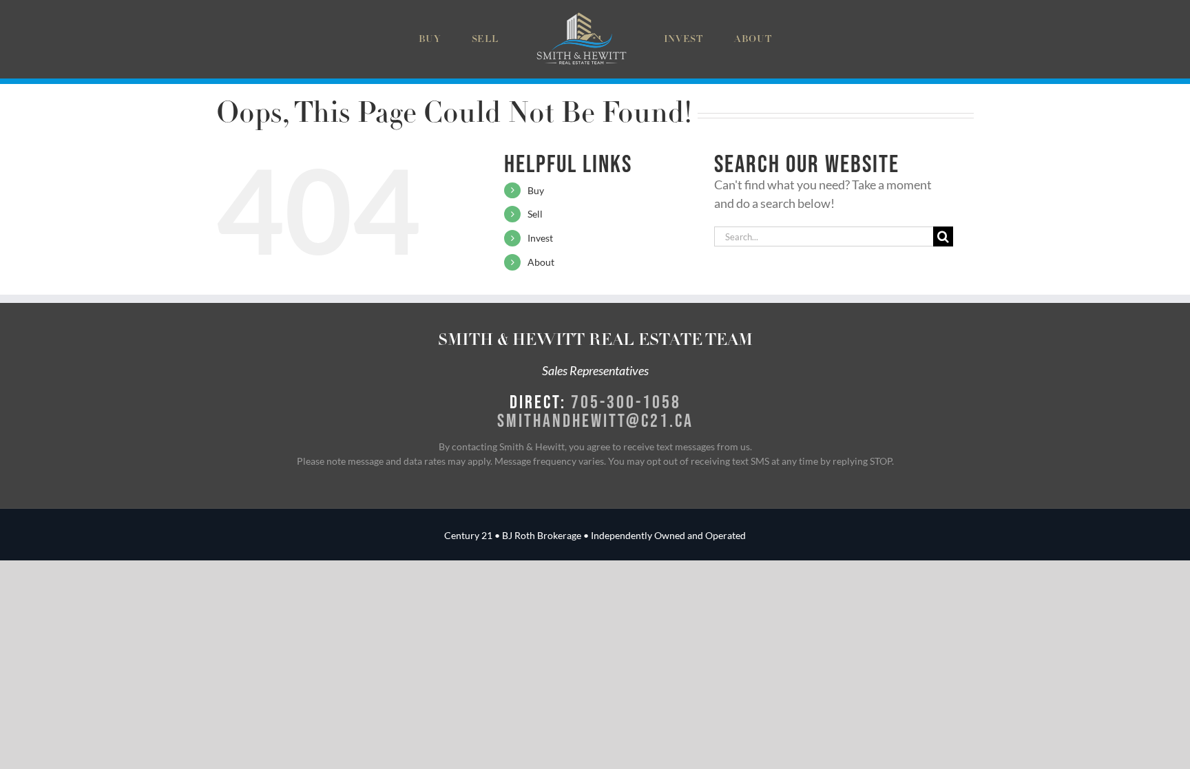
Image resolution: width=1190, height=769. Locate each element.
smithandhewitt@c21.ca (595, 420)
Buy (536, 190)
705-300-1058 (626, 401)
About (541, 262)
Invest (540, 238)
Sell (535, 214)
